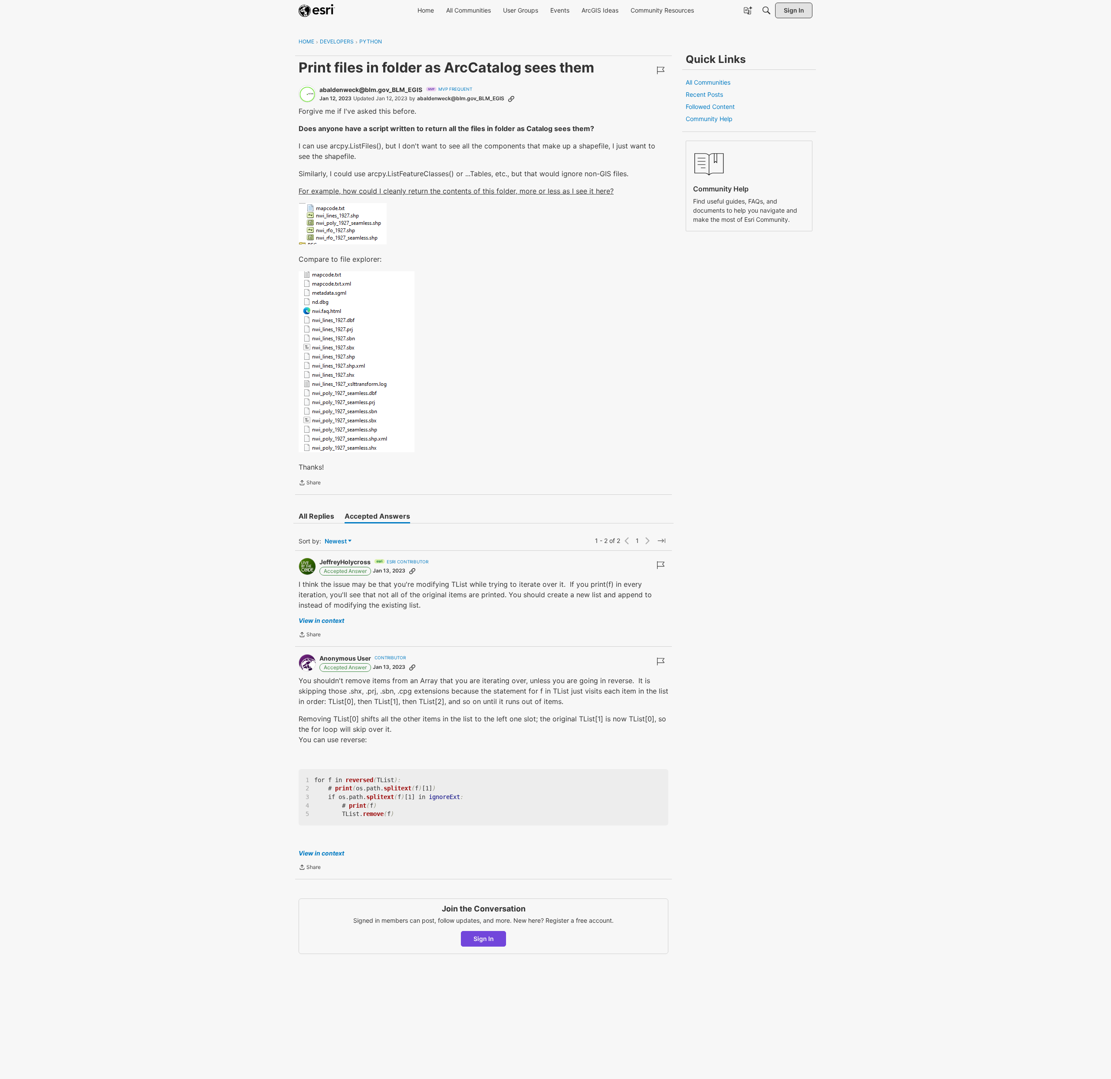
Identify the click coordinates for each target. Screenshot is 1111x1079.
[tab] (316, 516)
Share (310, 483)
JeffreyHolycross (345, 562)
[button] (343, 223)
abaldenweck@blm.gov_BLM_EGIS (370, 89)
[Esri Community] (317, 10)
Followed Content (710, 106)
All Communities (708, 82)
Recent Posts (704, 94)
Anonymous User (345, 658)
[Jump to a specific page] (661, 541)
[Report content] (660, 70)
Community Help (709, 118)
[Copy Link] (511, 98)
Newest (336, 541)
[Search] (766, 10)
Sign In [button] (483, 938)
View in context (321, 620)
